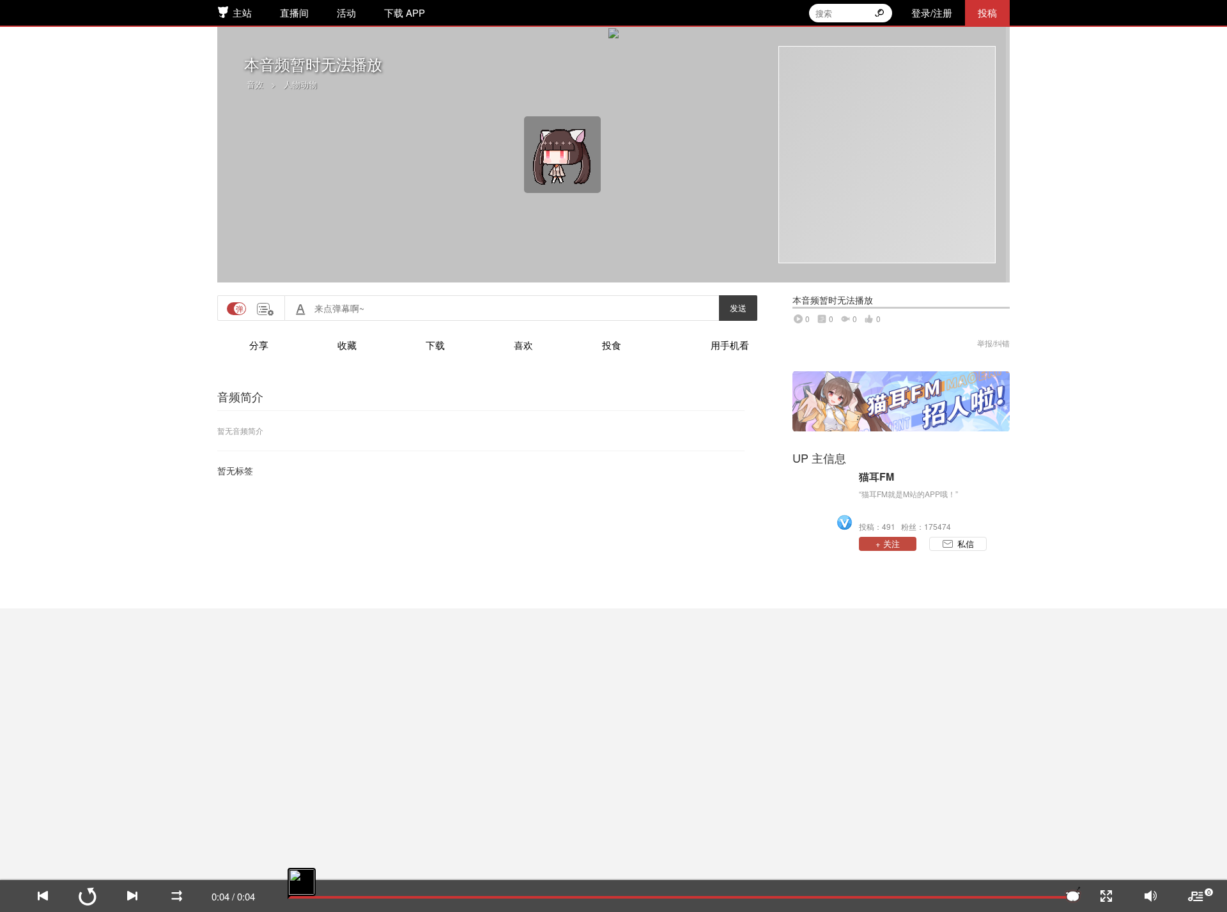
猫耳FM (876, 476)
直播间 (294, 12)
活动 (346, 12)
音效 (255, 84)
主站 (242, 12)
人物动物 (300, 84)
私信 (965, 543)
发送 (738, 308)
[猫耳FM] (822, 500)
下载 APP (404, 12)
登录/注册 (931, 12)
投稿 (987, 12)
